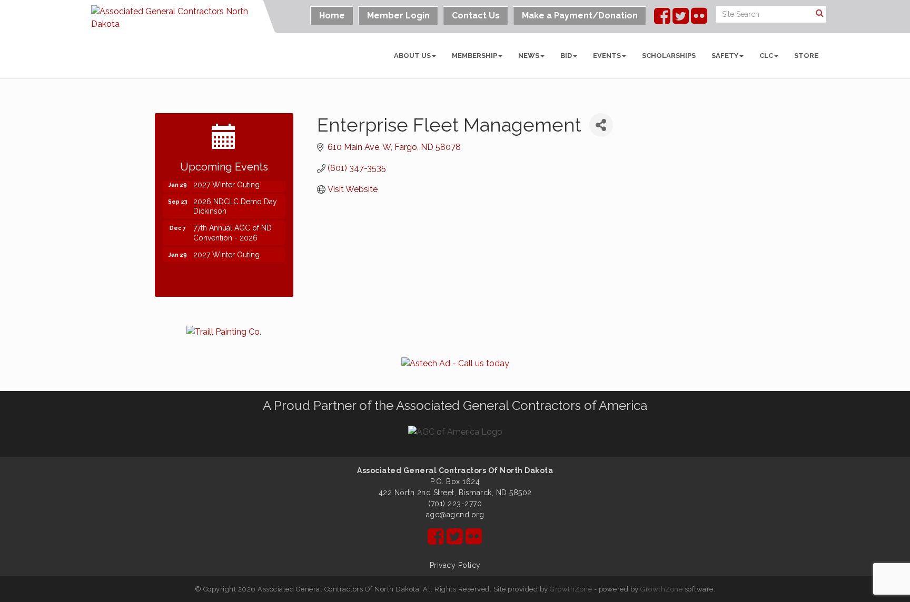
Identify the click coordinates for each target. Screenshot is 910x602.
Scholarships (669, 55)
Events (607, 55)
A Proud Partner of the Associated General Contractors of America (455, 405)
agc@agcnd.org (455, 514)
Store (806, 55)
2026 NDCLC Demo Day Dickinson (235, 205)
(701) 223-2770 (455, 503)
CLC (766, 55)
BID (566, 55)
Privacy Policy (455, 565)
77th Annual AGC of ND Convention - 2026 (232, 231)
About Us (412, 55)
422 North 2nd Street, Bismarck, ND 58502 (455, 492)
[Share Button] (601, 125)
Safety (724, 55)
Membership (474, 55)
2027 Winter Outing (226, 183)
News (528, 55)
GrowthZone (571, 589)
